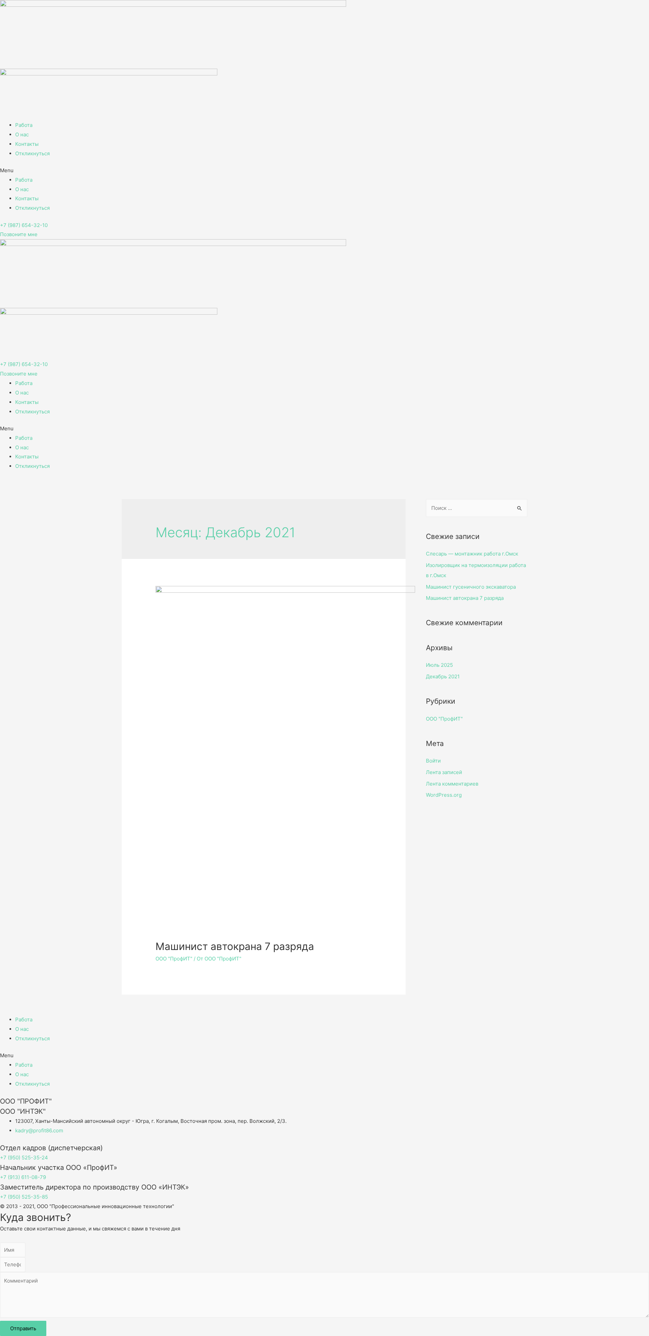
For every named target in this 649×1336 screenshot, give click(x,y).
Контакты (27, 144)
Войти (433, 760)
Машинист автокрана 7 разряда (234, 946)
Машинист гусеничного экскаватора (471, 587)
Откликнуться (32, 153)
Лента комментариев (452, 783)
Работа (23, 125)
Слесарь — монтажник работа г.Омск (472, 553)
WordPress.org (444, 795)
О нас (22, 134)
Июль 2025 (439, 665)
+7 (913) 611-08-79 (23, 1177)
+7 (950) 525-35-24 (24, 1157)
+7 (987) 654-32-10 (24, 225)
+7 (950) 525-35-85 (24, 1197)
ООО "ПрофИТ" (173, 958)
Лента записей (444, 772)
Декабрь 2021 (443, 676)
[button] (324, 170)
